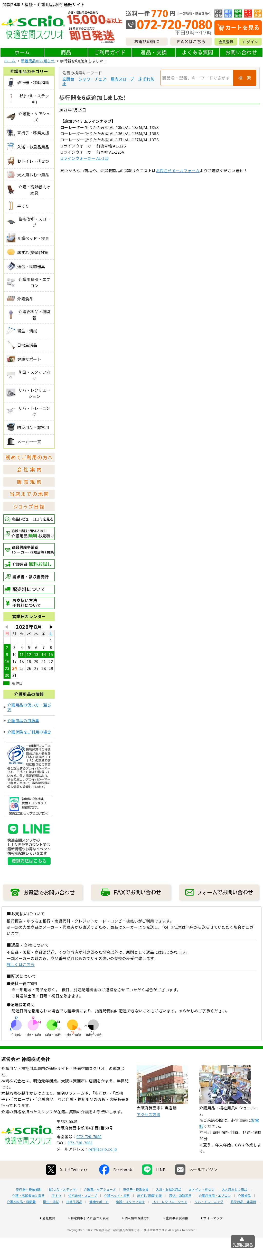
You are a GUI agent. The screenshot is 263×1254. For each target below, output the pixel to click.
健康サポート (99, 1202)
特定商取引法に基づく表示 (90, 1218)
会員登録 (226, 41)
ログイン (250, 41)
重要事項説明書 (177, 1218)
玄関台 (68, 79)
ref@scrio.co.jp (102, 1149)
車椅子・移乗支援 (136, 1189)
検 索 (244, 78)
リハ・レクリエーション (169, 1202)
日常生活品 (74, 1202)
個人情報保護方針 (137, 1218)
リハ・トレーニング (208, 1202)
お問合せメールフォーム (178, 170)
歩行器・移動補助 (29, 1189)
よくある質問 (197, 52)
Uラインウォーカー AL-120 (84, 158)
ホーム (22, 52)
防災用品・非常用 (243, 1202)
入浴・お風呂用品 (169, 1189)
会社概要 (48, 1218)
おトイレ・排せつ (201, 1189)
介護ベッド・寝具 (117, 1195)
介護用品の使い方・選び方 (29, 707)
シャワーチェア (93, 79)
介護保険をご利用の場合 (29, 732)
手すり (56, 1195)
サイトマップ (213, 1218)
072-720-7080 (89, 1136)
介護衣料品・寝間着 (21, 1202)
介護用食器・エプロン (215, 1195)
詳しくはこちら (21, 964)
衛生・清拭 (51, 1202)
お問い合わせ (241, 52)
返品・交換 (153, 52)
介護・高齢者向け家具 (28, 1195)
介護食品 (244, 1195)
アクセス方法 (148, 1114)
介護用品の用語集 (23, 720)
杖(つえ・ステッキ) (63, 1189)
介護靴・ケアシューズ (100, 1189)
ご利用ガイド (110, 52)
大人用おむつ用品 (234, 1189)
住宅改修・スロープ (82, 1195)
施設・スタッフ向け (130, 1202)
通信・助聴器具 (180, 1195)
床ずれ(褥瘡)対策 (149, 1195)
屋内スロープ (122, 79)
